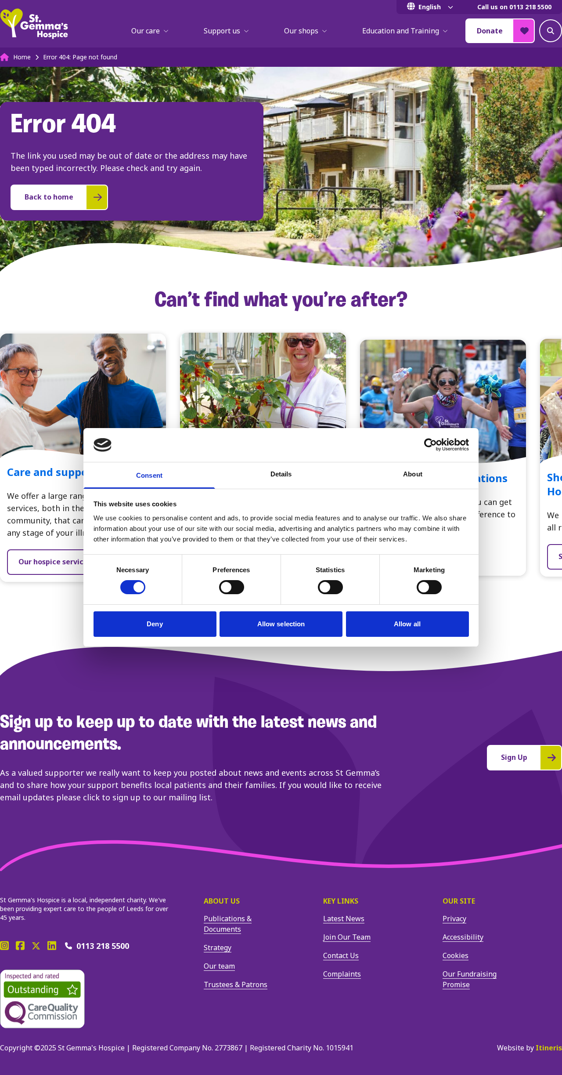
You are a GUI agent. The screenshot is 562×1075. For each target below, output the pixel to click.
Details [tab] (281, 474)
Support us (222, 31)
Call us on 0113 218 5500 (514, 7)
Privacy (454, 918)
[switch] (231, 587)
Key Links (340, 901)
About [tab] (412, 474)
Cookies (455, 955)
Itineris (549, 1048)
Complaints (342, 974)
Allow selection (281, 624)
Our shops (301, 31)
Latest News (343, 918)
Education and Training (400, 31)
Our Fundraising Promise (470, 979)
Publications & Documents (228, 924)
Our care (145, 31)
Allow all (407, 624)
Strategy (217, 947)
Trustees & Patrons (235, 984)
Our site (459, 901)
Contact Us (341, 955)
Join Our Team (347, 937)
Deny (154, 624)
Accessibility (463, 937)
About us (222, 901)
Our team (219, 966)
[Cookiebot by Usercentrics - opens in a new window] (430, 444)
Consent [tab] (149, 475)
